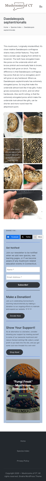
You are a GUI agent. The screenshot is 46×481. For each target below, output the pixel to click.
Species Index (23, 451)
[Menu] (40, 6)
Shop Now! (14, 352)
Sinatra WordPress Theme (30, 476)
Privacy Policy (23, 461)
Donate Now (15, 316)
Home (23, 441)
